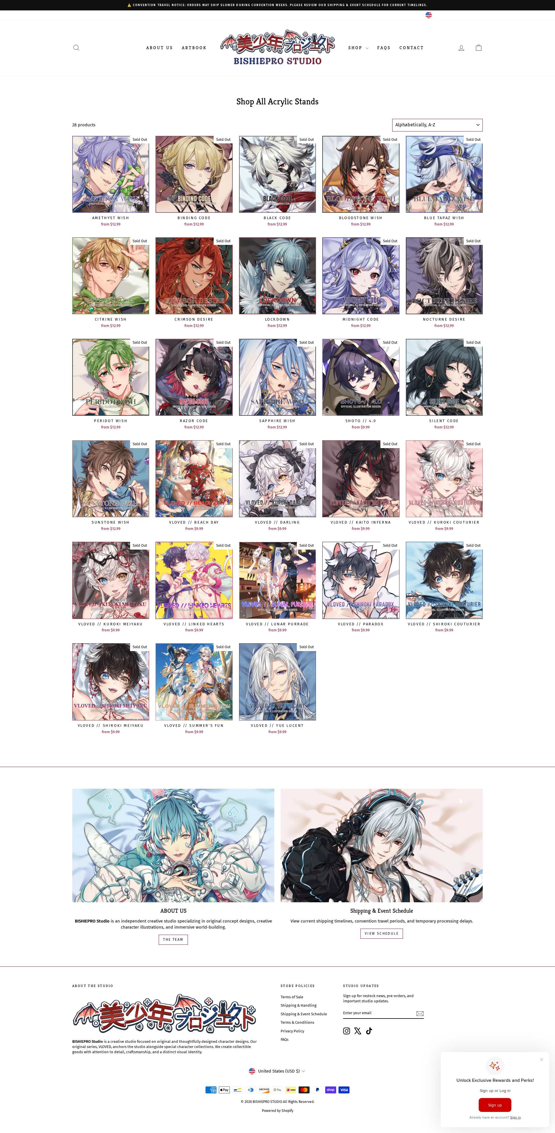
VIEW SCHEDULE (382, 933)
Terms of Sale (292, 997)
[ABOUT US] (173, 845)
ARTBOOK (194, 47)
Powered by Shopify (277, 1111)
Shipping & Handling (299, 1005)
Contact (411, 47)
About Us (159, 47)
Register (96, 15)
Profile (78, 15)
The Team (173, 940)
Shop (356, 47)
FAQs (384, 47)
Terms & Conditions (297, 1022)
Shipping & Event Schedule (304, 1014)
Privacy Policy (292, 1031)
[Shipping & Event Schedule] (382, 845)
